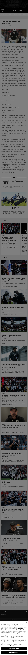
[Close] (26, 622)
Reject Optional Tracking (14, 648)
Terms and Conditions (6, 627)
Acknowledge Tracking (14, 652)
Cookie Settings (13, 645)
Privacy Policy (20, 628)
